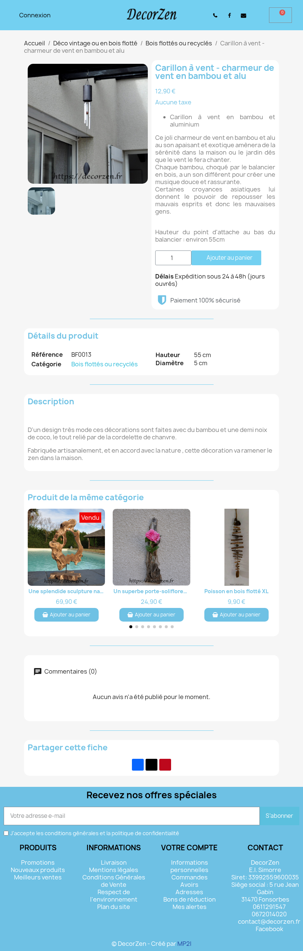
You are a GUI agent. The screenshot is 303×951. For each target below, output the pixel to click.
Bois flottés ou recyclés (104, 364)
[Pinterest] (165, 765)
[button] (197, 15)
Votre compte (189, 848)
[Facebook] (138, 765)
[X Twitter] (151, 765)
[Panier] (280, 15)
